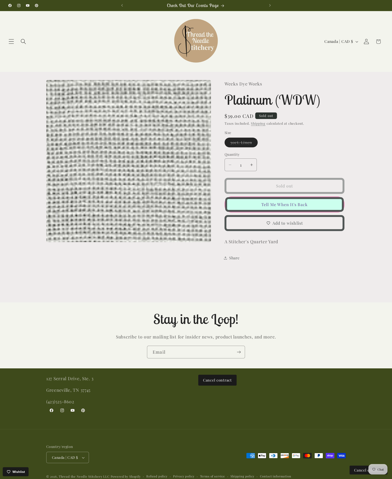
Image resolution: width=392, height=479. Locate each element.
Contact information (275, 476)
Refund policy (157, 476)
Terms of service (212, 476)
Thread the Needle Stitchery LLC (84, 476)
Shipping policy (242, 476)
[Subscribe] (239, 352)
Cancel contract (217, 380)
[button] (11, 42)
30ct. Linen (244, 143)
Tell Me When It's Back (284, 204)
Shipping (258, 123)
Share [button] (234, 257)
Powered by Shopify (126, 476)
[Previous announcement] (122, 5)
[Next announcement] (270, 5)
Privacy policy (184, 476)
